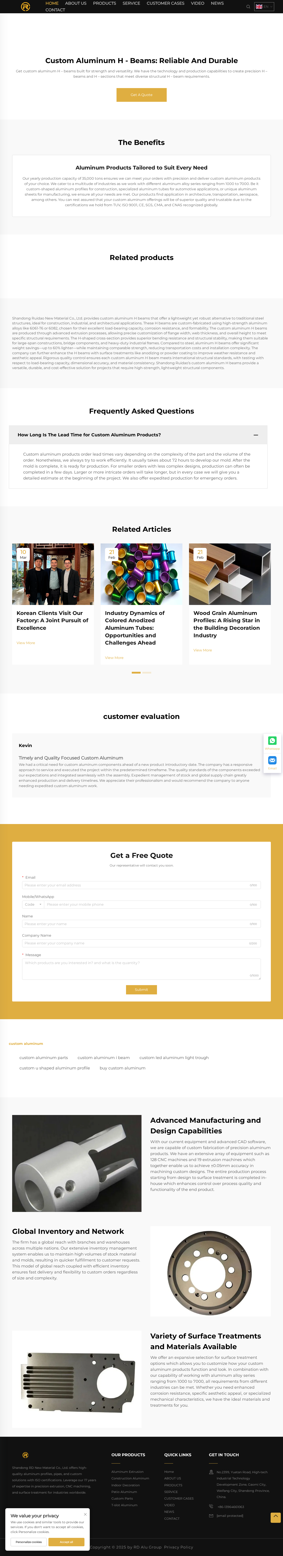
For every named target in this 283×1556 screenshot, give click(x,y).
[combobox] (33, 905)
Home (52, 3)
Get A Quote (142, 95)
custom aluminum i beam (104, 1057)
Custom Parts (122, 1498)
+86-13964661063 (230, 1507)
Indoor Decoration (125, 1485)
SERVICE (131, 3)
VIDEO (197, 3)
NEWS (217, 3)
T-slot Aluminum (124, 1505)
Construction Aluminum (130, 1478)
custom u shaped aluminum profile (54, 1068)
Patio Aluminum (124, 1492)
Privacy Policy (178, 1547)
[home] (25, 6)
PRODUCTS (104, 3)
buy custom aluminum (122, 1068)
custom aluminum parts (43, 1057)
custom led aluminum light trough (174, 1057)
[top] (276, 1518)
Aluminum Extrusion (127, 1472)
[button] (136, 673)
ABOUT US (75, 3)
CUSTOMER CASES (165, 3)
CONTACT (55, 10)
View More (26, 643)
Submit (141, 990)
